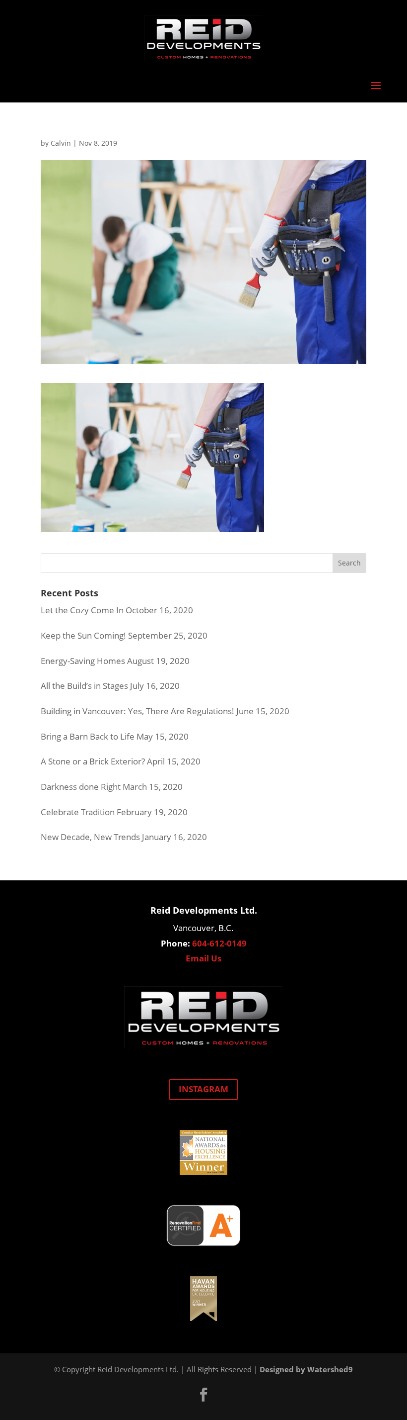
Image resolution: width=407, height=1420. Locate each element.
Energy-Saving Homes (83, 660)
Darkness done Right (81, 786)
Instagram (203, 1089)
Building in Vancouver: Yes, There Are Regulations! (137, 711)
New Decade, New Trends (90, 837)
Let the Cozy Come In (82, 610)
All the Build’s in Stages (84, 685)
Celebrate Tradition (78, 812)
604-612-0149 (219, 943)
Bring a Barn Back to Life (88, 736)
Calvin (61, 143)
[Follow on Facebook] (203, 1395)
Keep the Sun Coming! (83, 635)
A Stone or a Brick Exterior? (93, 761)
